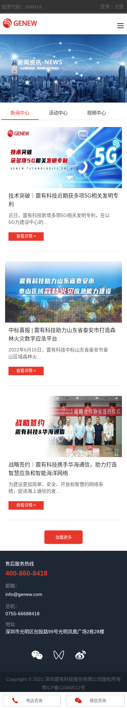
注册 (119, 6)
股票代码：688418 (22, 7)
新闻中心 (19, 112)
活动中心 (58, 112)
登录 (105, 6)
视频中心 (96, 112)
